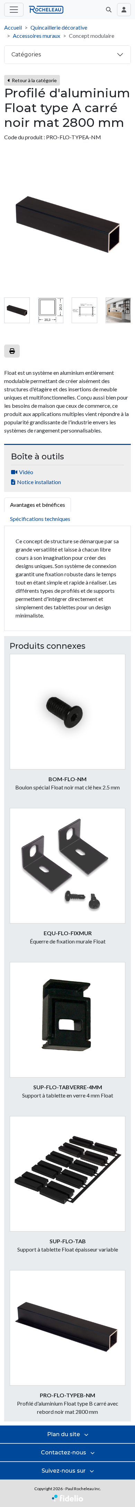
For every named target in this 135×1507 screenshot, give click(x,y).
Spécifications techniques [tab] (40, 518)
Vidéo (26, 472)
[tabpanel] (67, 578)
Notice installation (39, 482)
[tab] (17, 310)
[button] (108, 9)
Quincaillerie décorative (58, 27)
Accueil (13, 27)
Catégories (26, 54)
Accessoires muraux (36, 35)
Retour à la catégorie (34, 80)
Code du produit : (24, 137)
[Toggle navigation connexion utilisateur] (124, 9)
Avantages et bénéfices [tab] (37, 504)
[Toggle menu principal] (14, 10)
